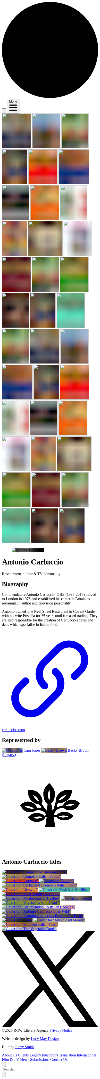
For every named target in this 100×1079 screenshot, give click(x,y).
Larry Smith (24, 1047)
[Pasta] (76, 898)
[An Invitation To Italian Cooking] (38, 907)
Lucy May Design (45, 1039)
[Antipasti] (21, 881)
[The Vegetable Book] (29, 929)
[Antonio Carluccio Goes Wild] (36, 911)
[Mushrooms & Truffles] (31, 898)
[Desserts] (20, 889)
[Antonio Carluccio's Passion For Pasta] (42, 916)
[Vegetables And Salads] (31, 903)
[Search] (4, 110)
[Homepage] (50, 97)
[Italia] (17, 920)
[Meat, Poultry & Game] (31, 894)
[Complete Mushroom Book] (34, 872)
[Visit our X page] (50, 1026)
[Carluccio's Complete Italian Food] (39, 885)
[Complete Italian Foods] (31, 876)
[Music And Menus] (59, 920)
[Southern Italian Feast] (30, 924)
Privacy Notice (61, 1030)
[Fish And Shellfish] (64, 889)
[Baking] (57, 881)
